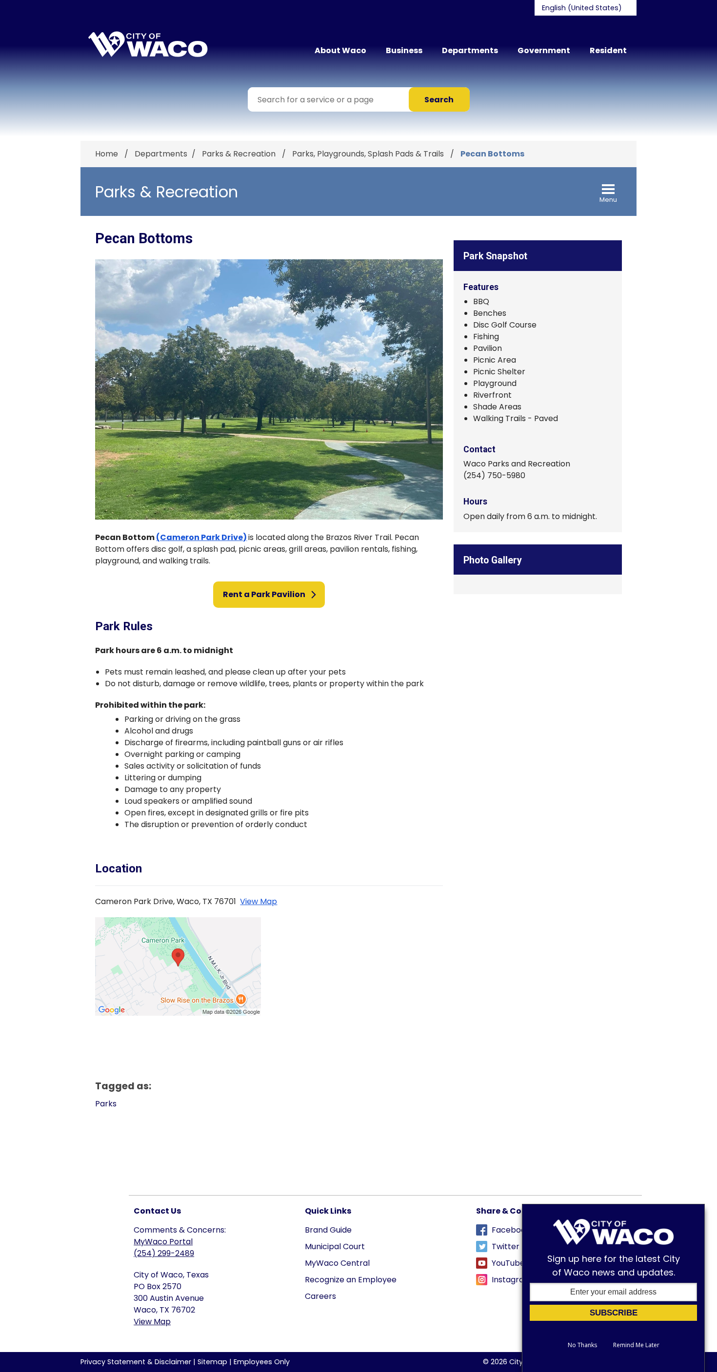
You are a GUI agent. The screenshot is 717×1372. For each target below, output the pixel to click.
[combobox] (586, 8)
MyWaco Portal (163, 1241)
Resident (608, 50)
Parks (106, 1103)
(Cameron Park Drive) (201, 537)
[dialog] (613, 1288)
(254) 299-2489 (164, 1253)
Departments (470, 50)
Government (544, 50)
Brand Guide (328, 1230)
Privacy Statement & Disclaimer (135, 1362)
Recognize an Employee (351, 1279)
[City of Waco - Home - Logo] (148, 44)
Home (106, 153)
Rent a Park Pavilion (264, 594)
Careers (320, 1296)
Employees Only (262, 1362)
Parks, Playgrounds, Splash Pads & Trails (369, 153)
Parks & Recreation (240, 153)
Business (404, 50)
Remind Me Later (636, 1345)
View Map (258, 901)
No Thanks (582, 1345)
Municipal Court (335, 1246)
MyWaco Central (337, 1263)
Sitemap (212, 1362)
